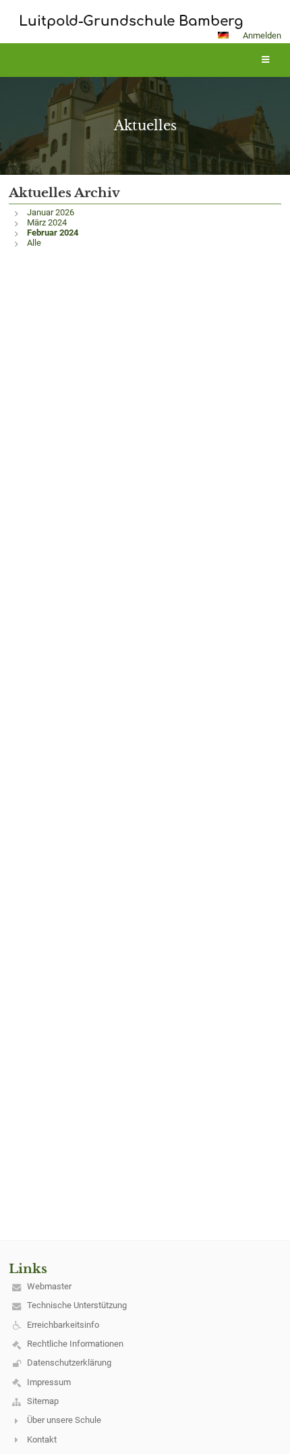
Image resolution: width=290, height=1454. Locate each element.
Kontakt (42, 1439)
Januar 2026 (50, 212)
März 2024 (47, 222)
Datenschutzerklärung (69, 1362)
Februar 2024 (52, 232)
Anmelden (262, 35)
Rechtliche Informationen (75, 1344)
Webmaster (49, 1286)
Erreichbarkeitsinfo (63, 1325)
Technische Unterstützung (77, 1305)
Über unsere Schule (64, 1420)
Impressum (49, 1382)
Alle (34, 243)
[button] (223, 35)
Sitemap (43, 1401)
